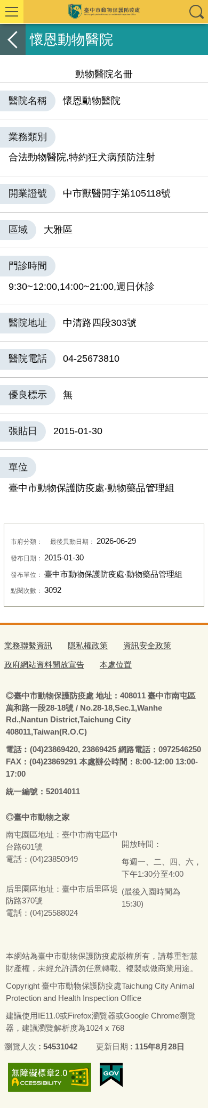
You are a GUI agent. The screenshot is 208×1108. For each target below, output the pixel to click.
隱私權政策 (88, 645)
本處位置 (116, 664)
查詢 (196, 11)
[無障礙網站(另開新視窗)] (49, 1077)
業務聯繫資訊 (28, 645)
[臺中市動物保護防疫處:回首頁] (104, 11)
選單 (11, 11)
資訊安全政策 (147, 645)
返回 (13, 39)
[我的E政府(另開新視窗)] (111, 1075)
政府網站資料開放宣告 (44, 664)
